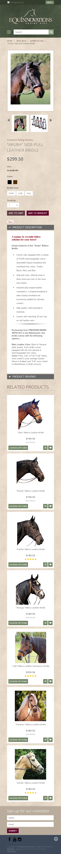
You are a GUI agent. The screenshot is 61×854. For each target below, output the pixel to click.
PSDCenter (11, 851)
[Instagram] (19, 839)
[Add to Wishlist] (50, 448)
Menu (49, 2)
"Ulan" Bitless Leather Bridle (30, 432)
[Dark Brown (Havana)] (15, 181)
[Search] (51, 32)
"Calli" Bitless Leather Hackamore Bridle (30, 666)
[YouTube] (14, 839)
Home (10, 40)
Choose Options (18, 447)
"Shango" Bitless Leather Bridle (30, 607)
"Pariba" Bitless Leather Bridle (30, 549)
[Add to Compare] (45, 448)
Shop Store (21, 40)
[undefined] (30, 80)
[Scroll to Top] (56, 839)
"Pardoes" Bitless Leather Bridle (30, 724)
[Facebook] (9, 839)
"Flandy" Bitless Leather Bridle (30, 490)
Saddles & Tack (36, 40)
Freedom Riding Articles (20, 140)
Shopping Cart (17, 2)
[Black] (10, 181)
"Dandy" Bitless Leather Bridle (30, 782)
